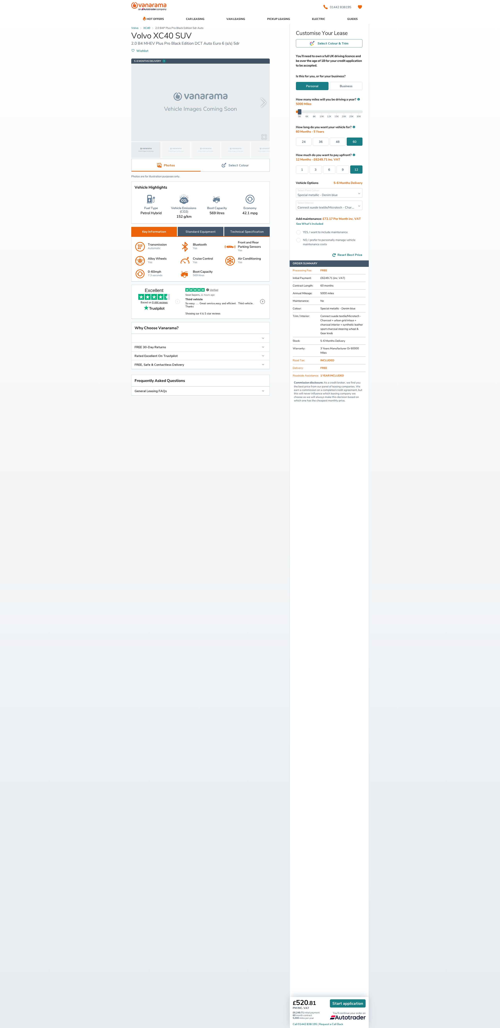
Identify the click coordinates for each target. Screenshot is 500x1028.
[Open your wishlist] (359, 7)
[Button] (200, 338)
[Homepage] (148, 7)
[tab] (235, 165)
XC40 (146, 28)
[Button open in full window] (264, 136)
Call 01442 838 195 (305, 1024)
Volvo (134, 28)
